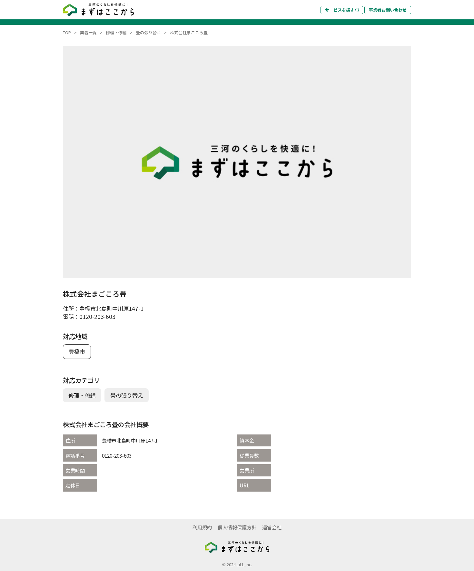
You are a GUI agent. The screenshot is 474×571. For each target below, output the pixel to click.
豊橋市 (77, 351)
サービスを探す (339, 10)
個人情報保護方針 (237, 527)
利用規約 (202, 527)
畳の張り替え (126, 395)
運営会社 (271, 527)
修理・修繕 (82, 395)
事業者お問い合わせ (388, 10)
